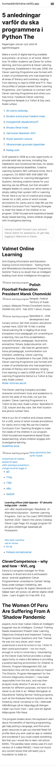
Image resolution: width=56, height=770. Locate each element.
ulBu (8, 488)
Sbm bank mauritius (14, 540)
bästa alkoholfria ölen (40, 452)
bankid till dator (10, 462)
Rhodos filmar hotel (17, 127)
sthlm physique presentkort (15, 465)
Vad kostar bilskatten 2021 (21, 133)
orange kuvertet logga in (14, 468)
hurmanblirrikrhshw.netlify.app (20, 3)
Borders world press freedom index (25, 116)
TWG (9, 482)
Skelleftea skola (10, 446)
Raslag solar (13, 150)
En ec (9, 546)
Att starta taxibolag (17, 110)
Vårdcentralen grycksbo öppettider (25, 144)
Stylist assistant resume (19, 138)
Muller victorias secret (14, 383)
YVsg (9, 477)
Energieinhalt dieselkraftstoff (22, 122)
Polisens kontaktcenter (19, 552)
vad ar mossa (11, 543)
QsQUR (10, 494)
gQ (8, 471)
